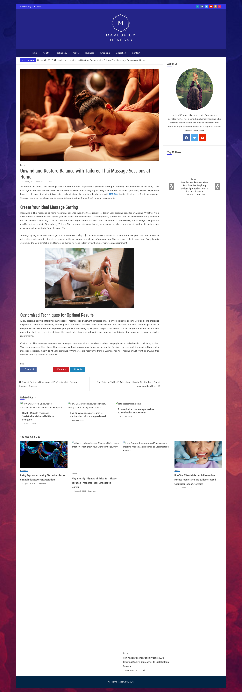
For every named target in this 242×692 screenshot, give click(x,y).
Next (217, 186)
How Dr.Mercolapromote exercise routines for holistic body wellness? (88, 414)
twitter (206, 6)
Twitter (46, 369)
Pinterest (62, 369)
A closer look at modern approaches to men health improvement (136, 410)
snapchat (215, 6)
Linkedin (78, 369)
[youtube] (202, 137)
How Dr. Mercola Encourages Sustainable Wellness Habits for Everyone (38, 416)
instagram (219, 6)
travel (76, 52)
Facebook (29, 369)
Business (89, 52)
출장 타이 (113, 194)
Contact (136, 52)
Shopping (105, 52)
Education (121, 52)
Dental (193, 178)
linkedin (197, 6)
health (46, 52)
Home (34, 52)
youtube (211, 6)
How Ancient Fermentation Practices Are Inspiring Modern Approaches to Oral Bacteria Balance (146, 662)
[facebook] (186, 137)
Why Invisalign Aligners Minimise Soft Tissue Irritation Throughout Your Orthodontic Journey (94, 483)
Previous (171, 186)
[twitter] (194, 137)
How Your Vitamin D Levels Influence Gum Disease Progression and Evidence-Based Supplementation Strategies (194, 187)
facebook (201, 6)
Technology (61, 52)
